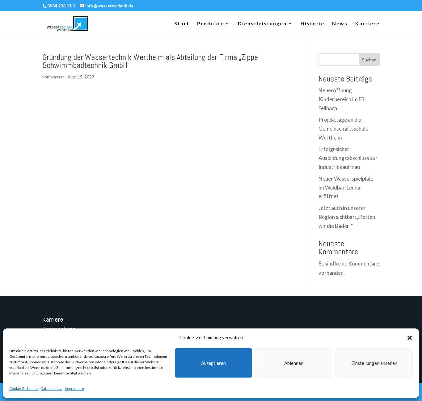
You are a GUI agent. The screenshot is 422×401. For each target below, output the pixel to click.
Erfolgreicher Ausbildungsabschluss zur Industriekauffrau (348, 158)
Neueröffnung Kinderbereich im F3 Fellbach (342, 99)
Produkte (210, 23)
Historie (312, 23)
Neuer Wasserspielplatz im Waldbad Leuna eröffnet (346, 187)
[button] (410, 338)
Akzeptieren (213, 363)
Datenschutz (51, 388)
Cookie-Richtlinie (23, 388)
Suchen (369, 59)
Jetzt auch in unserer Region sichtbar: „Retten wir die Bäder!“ (347, 217)
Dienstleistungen (262, 23)
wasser (57, 76)
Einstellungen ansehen (374, 363)
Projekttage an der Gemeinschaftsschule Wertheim (343, 128)
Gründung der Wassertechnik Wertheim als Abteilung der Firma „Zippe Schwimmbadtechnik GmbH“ (150, 61)
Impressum (74, 388)
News (340, 23)
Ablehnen (293, 363)
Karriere (367, 23)
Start (181, 23)
